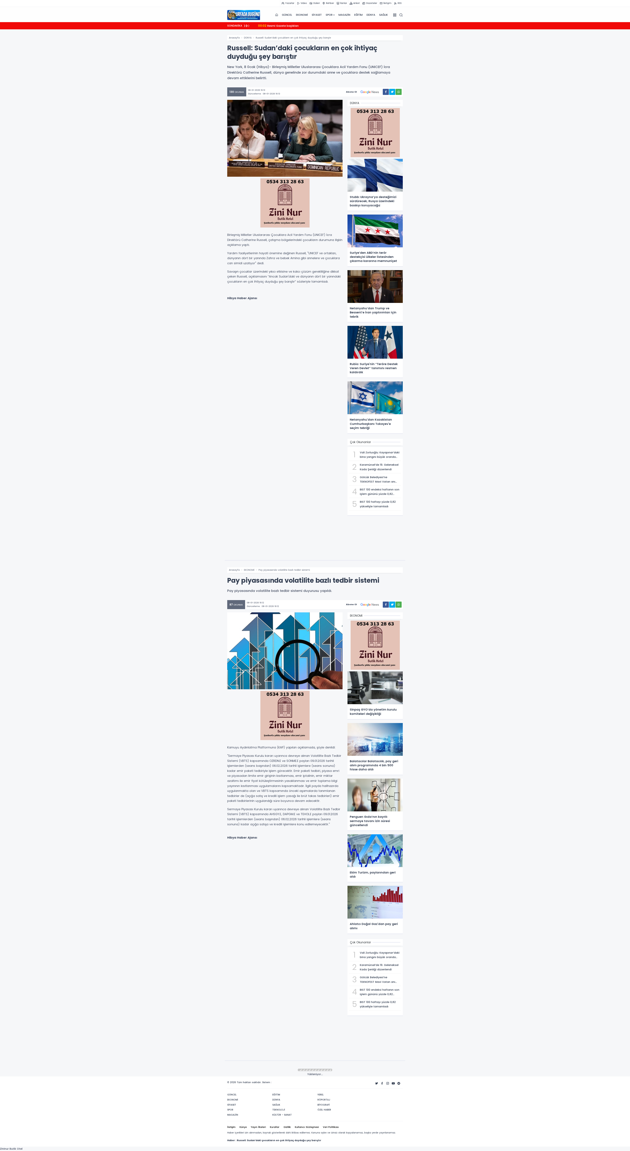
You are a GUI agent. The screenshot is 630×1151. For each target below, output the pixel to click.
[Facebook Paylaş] (386, 92)
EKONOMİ (302, 15)
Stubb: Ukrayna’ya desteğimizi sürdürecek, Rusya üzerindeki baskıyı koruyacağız (316, 26)
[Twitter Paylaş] (392, 92)
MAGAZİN (344, 15)
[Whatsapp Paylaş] (399, 92)
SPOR (329, 15)
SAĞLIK (383, 15)
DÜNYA (371, 15)
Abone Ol (351, 91)
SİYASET (317, 15)
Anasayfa (234, 37)
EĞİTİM (358, 15)
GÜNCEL (287, 15)
